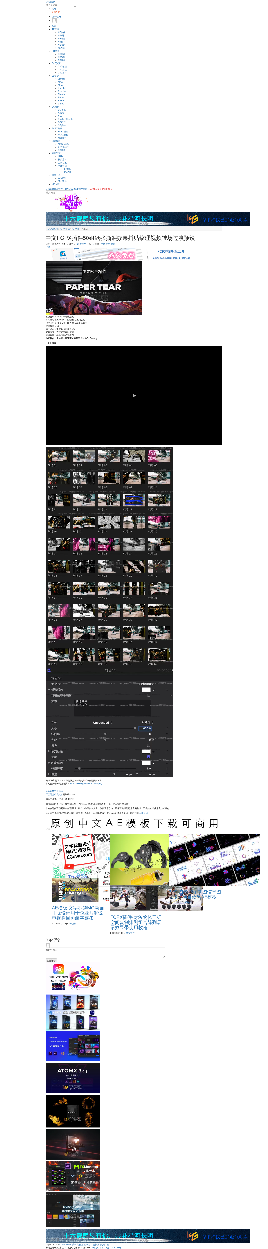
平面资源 (62, 165)
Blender (62, 94)
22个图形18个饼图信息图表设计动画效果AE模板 (195, 894)
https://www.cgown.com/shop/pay (85, 783)
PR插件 (61, 53)
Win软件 (62, 177)
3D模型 (61, 78)
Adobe (61, 112)
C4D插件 (62, 72)
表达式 (61, 47)
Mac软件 (62, 181)
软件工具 (56, 174)
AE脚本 (61, 41)
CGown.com (65, 1244)
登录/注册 (56, 16)
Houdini (61, 88)
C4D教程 (62, 66)
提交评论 (51, 960)
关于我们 (76, 1244)
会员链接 (54, 794)
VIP (102, 243)
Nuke (60, 115)
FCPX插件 (63, 131)
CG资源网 (50, 1)
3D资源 (55, 75)
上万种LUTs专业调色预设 (100, 188)
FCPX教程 (63, 134)
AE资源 (55, 29)
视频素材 (62, 159)
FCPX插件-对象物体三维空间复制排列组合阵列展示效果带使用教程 (135, 922)
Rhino (61, 100)
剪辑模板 (56, 140)
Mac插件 (62, 137)
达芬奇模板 (63, 146)
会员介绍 (104, 1244)
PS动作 (67, 171)
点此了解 (143, 812)
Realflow (62, 91)
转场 (113, 243)
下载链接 (54, 791)
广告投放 (95, 1244)
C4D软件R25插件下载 (56, 188)
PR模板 (61, 60)
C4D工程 (62, 69)
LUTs (60, 156)
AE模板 (61, 35)
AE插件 (61, 38)
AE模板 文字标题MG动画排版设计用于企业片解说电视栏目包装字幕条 (78, 912)
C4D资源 (56, 63)
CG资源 (55, 106)
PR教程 (61, 57)
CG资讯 (62, 109)
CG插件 (62, 125)
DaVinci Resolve (66, 119)
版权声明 (85, 1244)
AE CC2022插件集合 (77, 188)
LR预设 (67, 168)
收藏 (48, 246)
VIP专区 (56, 184)
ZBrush (61, 97)
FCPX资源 (57, 128)
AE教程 (61, 32)
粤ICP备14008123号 (111, 1247)
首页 (54, 8)
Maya (60, 84)
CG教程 (62, 122)
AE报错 (61, 44)
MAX (60, 81)
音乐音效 (62, 162)
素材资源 (56, 153)
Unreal (61, 103)
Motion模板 (63, 143)
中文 (108, 243)
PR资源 (55, 50)
